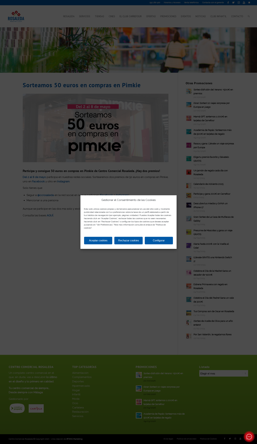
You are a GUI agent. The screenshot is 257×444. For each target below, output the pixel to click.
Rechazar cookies (128, 240)
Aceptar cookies (98, 240)
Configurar (159, 240)
